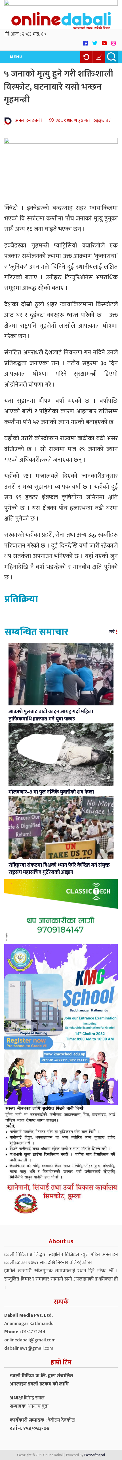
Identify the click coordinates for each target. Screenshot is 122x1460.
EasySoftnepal (94, 1455)
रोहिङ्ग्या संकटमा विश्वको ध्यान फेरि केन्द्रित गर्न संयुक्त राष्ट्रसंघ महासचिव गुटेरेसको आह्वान (59, 869)
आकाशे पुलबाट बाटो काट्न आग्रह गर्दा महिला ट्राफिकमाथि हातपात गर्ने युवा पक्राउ (51, 715)
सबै (112, 632)
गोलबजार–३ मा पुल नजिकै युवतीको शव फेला (51, 792)
